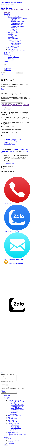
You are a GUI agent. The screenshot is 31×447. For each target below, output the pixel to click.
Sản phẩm (7, 15)
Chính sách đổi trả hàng (10, 141)
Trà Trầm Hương (12, 47)
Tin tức (6, 54)
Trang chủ (7, 12)
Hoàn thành (4, 385)
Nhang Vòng (14, 27)
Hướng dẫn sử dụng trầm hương (13, 139)
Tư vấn (10, 55)
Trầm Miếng (11, 37)
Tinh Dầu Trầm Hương (14, 38)
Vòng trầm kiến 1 (16, 44)
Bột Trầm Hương (12, 35)
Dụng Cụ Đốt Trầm (13, 49)
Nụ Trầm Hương (12, 31)
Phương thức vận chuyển (11, 142)
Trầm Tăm (10, 34)
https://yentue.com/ (9, 163)
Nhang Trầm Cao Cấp (17, 23)
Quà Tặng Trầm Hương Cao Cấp (17, 50)
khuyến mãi (7, 52)
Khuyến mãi (11, 60)
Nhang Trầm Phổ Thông (17, 21)
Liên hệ (6, 61)
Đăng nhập (9, 8)
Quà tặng (10, 58)
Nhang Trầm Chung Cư (17, 26)
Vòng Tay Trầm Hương (14, 40)
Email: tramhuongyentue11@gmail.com (11, 2)
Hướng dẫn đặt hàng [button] (7, 136)
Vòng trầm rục (15, 41)
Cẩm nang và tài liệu (13, 57)
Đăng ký (3, 8)
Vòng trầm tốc (15, 46)
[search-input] (9, 73)
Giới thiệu (7, 14)
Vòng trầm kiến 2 (16, 43)
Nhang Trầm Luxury (16, 24)
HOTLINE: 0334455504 (7, 5)
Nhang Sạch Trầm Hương (15, 17)
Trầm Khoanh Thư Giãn (14, 32)
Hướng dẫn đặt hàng (9, 144)
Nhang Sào (14, 29)
